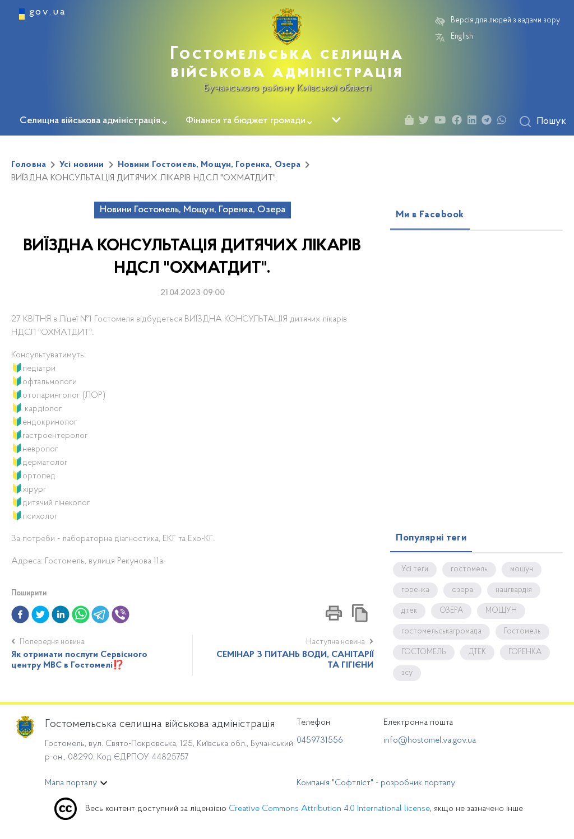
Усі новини (81, 164)
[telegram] (100, 614)
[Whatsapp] (504, 121)
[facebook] (20, 614)
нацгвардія (514, 590)
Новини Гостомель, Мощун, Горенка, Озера (209, 164)
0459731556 (320, 740)
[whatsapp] (81, 614)
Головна (28, 164)
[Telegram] (489, 121)
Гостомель (522, 632)
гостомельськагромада (441, 632)
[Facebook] (459, 121)
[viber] (120, 614)
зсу (407, 673)
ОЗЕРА (451, 611)
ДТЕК (477, 652)
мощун (521, 570)
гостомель (469, 570)
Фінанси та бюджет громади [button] (245, 121)
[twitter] (40, 614)
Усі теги (414, 570)
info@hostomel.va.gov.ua (429, 740)
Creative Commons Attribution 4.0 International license (329, 808)
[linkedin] (61, 614)
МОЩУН (501, 611)
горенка (415, 590)
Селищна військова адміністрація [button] (90, 121)
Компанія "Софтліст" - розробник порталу (376, 783)
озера (462, 590)
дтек (409, 611)
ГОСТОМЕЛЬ (423, 652)
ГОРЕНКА (524, 652)
